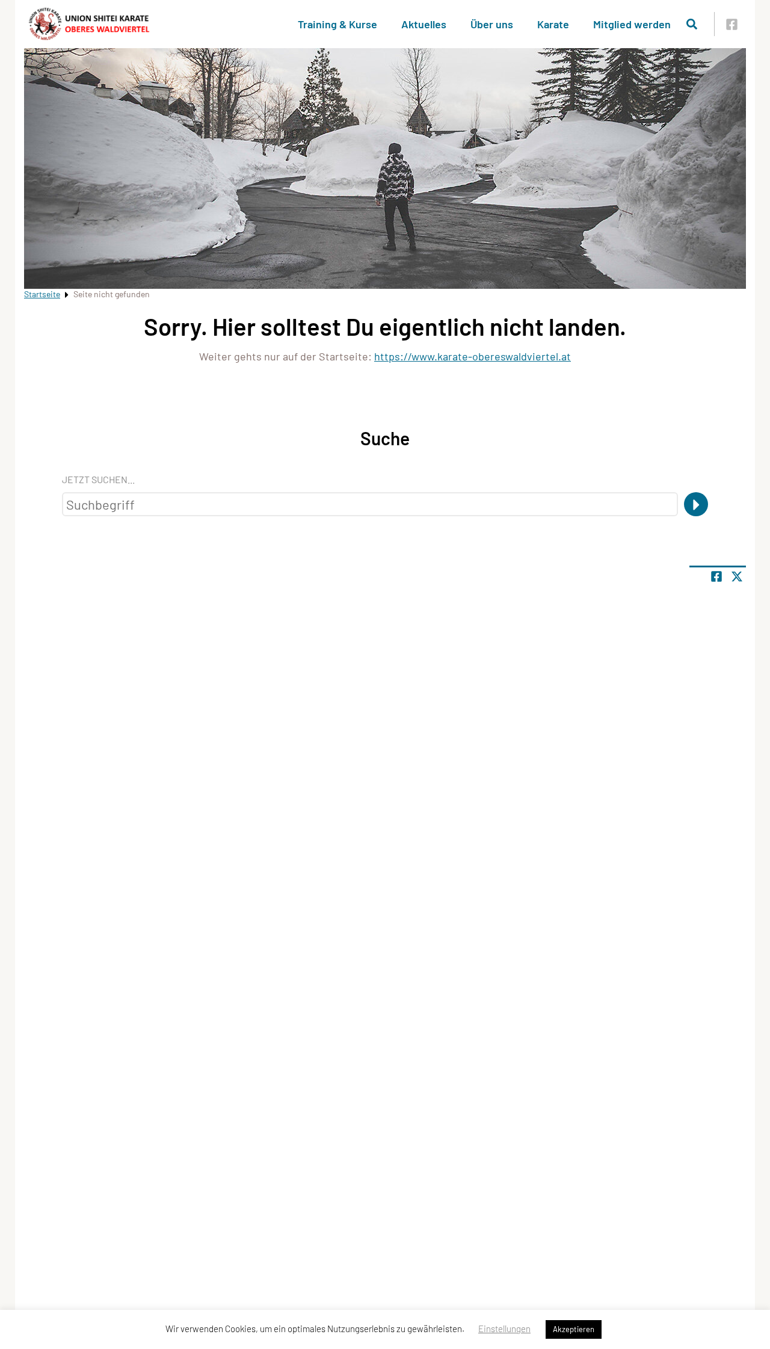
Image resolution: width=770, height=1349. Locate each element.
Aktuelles (423, 24)
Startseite (42, 294)
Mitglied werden (632, 24)
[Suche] (696, 504)
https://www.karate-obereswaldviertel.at (472, 356)
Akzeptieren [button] (573, 1329)
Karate (553, 24)
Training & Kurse (337, 24)
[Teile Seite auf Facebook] (716, 576)
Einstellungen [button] (504, 1328)
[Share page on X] (737, 576)
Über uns (491, 24)
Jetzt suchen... (98, 479)
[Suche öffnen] (692, 24)
